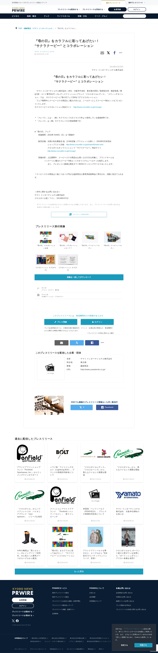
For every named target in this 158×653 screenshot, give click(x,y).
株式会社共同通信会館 (77, 638)
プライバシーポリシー (133, 629)
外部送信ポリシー (55, 649)
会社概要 (92, 597)
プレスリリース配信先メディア (62, 605)
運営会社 (91, 649)
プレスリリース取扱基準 (75, 649)
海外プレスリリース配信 (60, 597)
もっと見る (79, 571)
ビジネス (15, 16)
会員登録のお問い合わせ (124, 593)
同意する (143, 645)
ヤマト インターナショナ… (43, 28)
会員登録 (117, 9)
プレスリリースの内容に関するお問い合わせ (131, 609)
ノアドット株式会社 (75, 641)
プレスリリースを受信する (92, 9)
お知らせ (92, 593)
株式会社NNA (34, 641)
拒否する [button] (124, 645)
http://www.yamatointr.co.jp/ (93, 369)
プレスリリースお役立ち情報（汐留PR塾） (66, 601)
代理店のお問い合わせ (123, 597)
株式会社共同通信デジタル (98, 638)
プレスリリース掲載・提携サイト (63, 609)
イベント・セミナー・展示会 (50, 290)
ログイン (136, 9)
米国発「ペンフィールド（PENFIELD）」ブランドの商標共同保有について (95, 511)
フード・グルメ (101, 16)
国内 (113, 3)
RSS (100, 649)
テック (46, 16)
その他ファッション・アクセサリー (52, 296)
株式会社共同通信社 (58, 638)
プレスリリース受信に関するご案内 (101, 333)
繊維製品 (27, 28)
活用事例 (55, 613)
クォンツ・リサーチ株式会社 (54, 641)
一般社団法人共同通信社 (38, 638)
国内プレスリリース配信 (60, 593)
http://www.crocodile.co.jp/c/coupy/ (87, 107)
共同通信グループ (95, 601)
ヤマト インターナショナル (44, 51)
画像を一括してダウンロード (79, 277)
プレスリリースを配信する (68, 9)
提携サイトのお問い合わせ (125, 601)
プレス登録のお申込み (123, 605)
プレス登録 (62, 322)
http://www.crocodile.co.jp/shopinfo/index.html (84, 145)
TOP (20, 28)
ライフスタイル (63, 16)
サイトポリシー (20, 649)
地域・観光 (31, 16)
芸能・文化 (82, 16)
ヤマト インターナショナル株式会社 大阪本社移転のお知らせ (128, 511)
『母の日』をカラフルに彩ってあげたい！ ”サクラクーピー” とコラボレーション (62, 553)
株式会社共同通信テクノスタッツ (98, 641)
